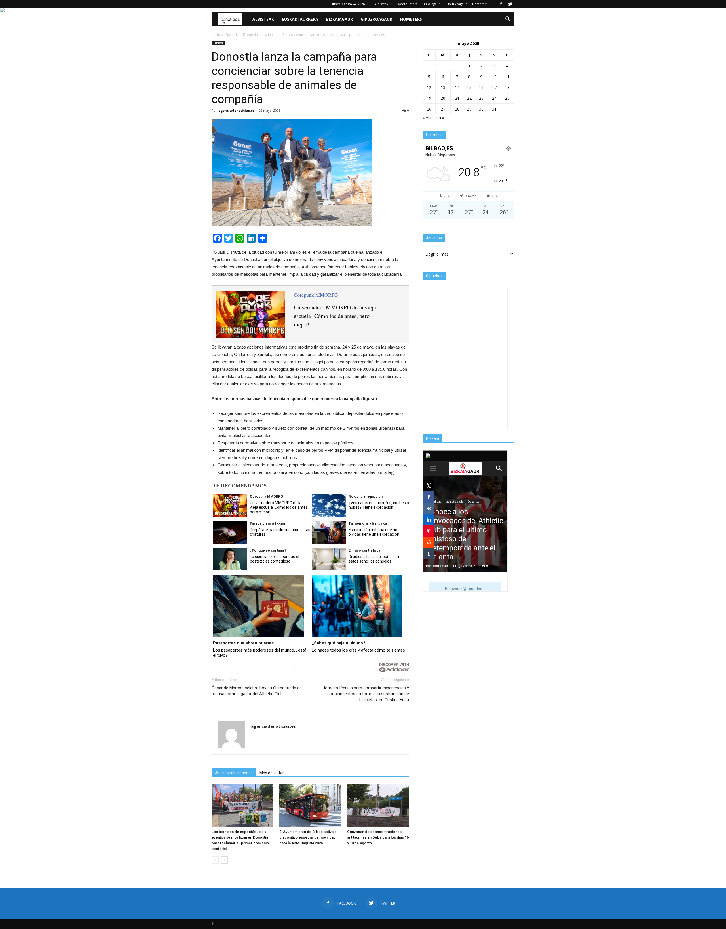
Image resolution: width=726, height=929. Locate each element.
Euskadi (218, 43)
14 (457, 87)
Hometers (479, 4)
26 (429, 109)
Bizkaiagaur (431, 4)
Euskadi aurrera (405, 4)
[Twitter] (510, 4)
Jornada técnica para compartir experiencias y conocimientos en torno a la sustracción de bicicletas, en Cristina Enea (366, 693)
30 (481, 109)
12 (429, 87)
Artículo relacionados (234, 773)
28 (457, 109)
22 (469, 98)
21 (457, 98)
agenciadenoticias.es (236, 110)
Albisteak (381, 4)
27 (443, 109)
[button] (507, 19)
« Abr (427, 117)
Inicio (216, 34)
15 (469, 87)
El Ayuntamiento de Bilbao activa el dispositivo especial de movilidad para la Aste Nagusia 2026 (308, 837)
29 (469, 109)
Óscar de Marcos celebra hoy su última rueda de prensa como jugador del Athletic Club (257, 690)
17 (494, 87)
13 (443, 87)
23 (481, 98)
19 (429, 98)
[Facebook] (501, 4)
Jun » (439, 117)
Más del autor (271, 773)
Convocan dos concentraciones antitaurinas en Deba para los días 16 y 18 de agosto (378, 837)
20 (443, 98)
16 (481, 87)
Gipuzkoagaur (456, 4)
